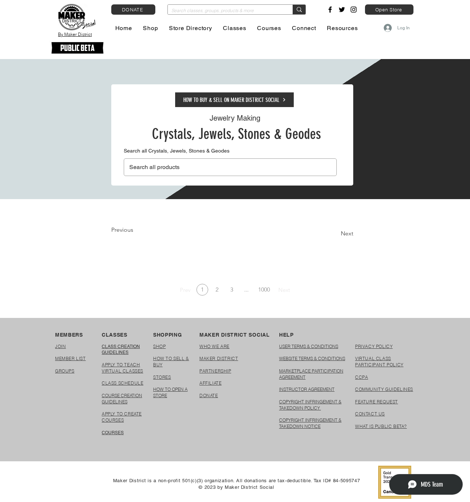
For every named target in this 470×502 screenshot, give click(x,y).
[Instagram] (354, 10)
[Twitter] (342, 10)
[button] (150, 28)
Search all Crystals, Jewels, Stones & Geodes (176, 150)
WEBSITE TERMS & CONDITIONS (312, 358)
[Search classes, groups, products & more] (299, 9)
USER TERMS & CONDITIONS (308, 346)
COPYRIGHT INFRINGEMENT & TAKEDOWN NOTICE (310, 423)
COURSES (113, 432)
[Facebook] (330, 10)
